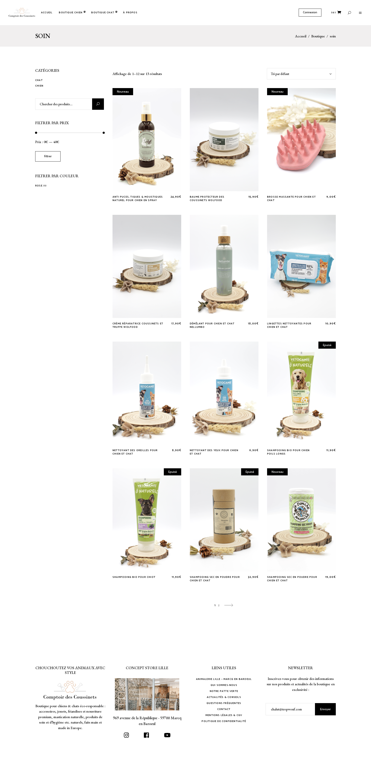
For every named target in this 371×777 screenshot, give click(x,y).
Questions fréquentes (224, 703)
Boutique (318, 36)
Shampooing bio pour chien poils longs (288, 452)
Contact (223, 709)
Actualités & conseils (224, 697)
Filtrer (48, 156)
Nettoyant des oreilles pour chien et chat (135, 452)
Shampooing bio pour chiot (134, 577)
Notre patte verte (224, 691)
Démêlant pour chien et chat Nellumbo (212, 325)
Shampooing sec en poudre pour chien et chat (215, 579)
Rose (39, 186)
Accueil (300, 36)
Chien (39, 86)
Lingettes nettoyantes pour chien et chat (289, 325)
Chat (39, 80)
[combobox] (301, 73)
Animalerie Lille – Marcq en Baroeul (224, 679)
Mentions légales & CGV (223, 715)
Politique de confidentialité (224, 721)
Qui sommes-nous (224, 685)
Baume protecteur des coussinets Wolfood (207, 198)
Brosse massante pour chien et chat (291, 198)
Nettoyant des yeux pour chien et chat (214, 452)
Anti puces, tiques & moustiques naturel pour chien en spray (138, 198)
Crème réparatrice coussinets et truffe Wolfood (138, 325)
